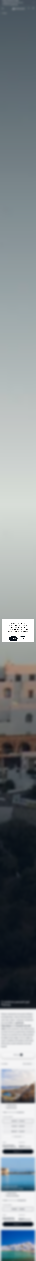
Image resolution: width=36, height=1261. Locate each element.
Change (23, 638)
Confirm (13, 638)
